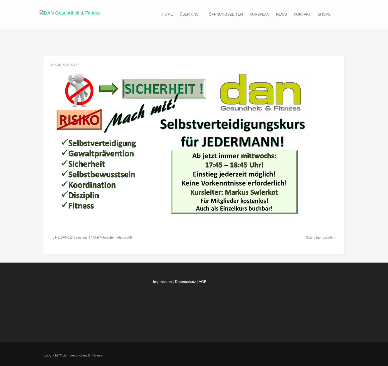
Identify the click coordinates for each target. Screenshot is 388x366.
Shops (324, 14)
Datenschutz (185, 281)
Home (167, 14)
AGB (202, 281)
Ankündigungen (64, 65)
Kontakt (302, 14)
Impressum (162, 281)
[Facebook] (320, 355)
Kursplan (259, 14)
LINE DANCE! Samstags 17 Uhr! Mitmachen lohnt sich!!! (93, 237)
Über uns (189, 14)
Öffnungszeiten (226, 14)
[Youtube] (329, 355)
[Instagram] (338, 355)
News (281, 14)
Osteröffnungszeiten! (320, 237)
